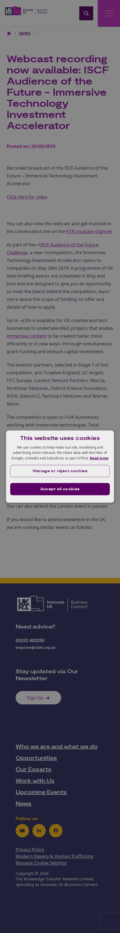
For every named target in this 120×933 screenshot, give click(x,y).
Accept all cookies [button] (60, 489)
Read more (99, 458)
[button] (60, 471)
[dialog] (60, 466)
